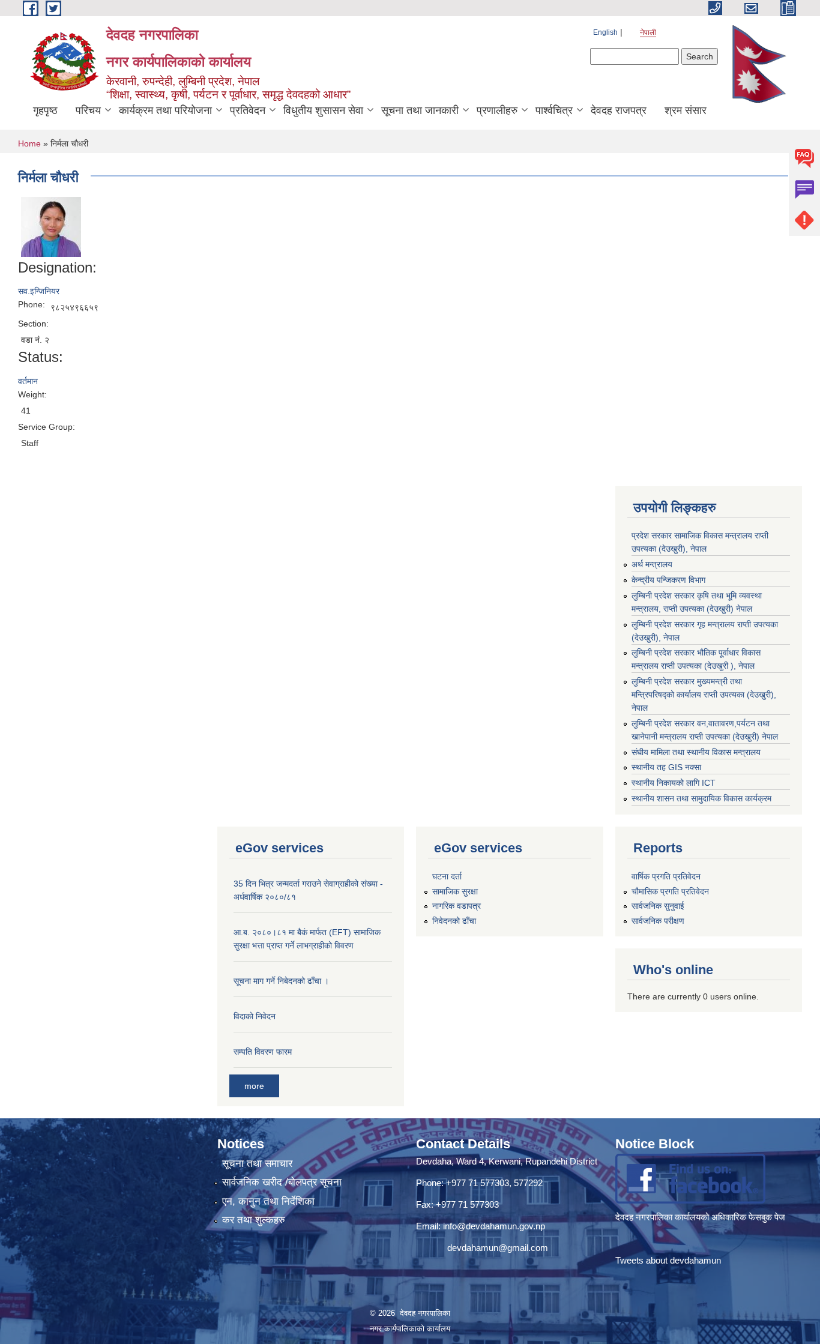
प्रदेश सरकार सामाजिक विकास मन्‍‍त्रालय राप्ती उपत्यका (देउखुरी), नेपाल (700, 542)
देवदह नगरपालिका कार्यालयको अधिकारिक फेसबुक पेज (701, 1217)
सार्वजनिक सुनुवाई (658, 906)
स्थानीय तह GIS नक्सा (666, 767)
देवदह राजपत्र (619, 110)
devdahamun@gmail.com (497, 1248)
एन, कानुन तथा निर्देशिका (268, 1201)
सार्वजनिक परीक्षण (658, 921)
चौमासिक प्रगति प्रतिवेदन (670, 891)
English (605, 32)
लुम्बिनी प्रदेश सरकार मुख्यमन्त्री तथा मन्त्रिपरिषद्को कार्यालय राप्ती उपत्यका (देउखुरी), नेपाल (704, 695)
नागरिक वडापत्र (456, 906)
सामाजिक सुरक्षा (455, 891)
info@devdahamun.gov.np (494, 1226)
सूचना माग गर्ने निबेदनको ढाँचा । (281, 981)
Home (29, 143)
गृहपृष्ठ (45, 110)
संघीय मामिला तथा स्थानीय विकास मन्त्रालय (696, 752)
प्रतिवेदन (247, 110)
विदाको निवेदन (255, 1016)
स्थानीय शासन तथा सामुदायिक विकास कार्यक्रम (701, 798)
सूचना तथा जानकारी (420, 110)
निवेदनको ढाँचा (454, 921)
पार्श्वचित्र (554, 110)
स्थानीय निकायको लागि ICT (674, 783)
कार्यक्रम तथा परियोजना (165, 110)
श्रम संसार (686, 110)
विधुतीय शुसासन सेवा (323, 110)
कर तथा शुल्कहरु (253, 1220)
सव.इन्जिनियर (38, 291)
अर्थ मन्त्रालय (652, 564)
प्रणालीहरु (497, 110)
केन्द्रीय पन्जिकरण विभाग (668, 580)
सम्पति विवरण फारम (263, 1051)
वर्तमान (28, 381)
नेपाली (648, 32)
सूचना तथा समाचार (257, 1163)
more (254, 1086)
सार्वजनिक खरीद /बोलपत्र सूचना (282, 1182)
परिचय (88, 110)
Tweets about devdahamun (668, 1260)
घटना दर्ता (447, 876)
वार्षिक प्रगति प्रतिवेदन (666, 876)
